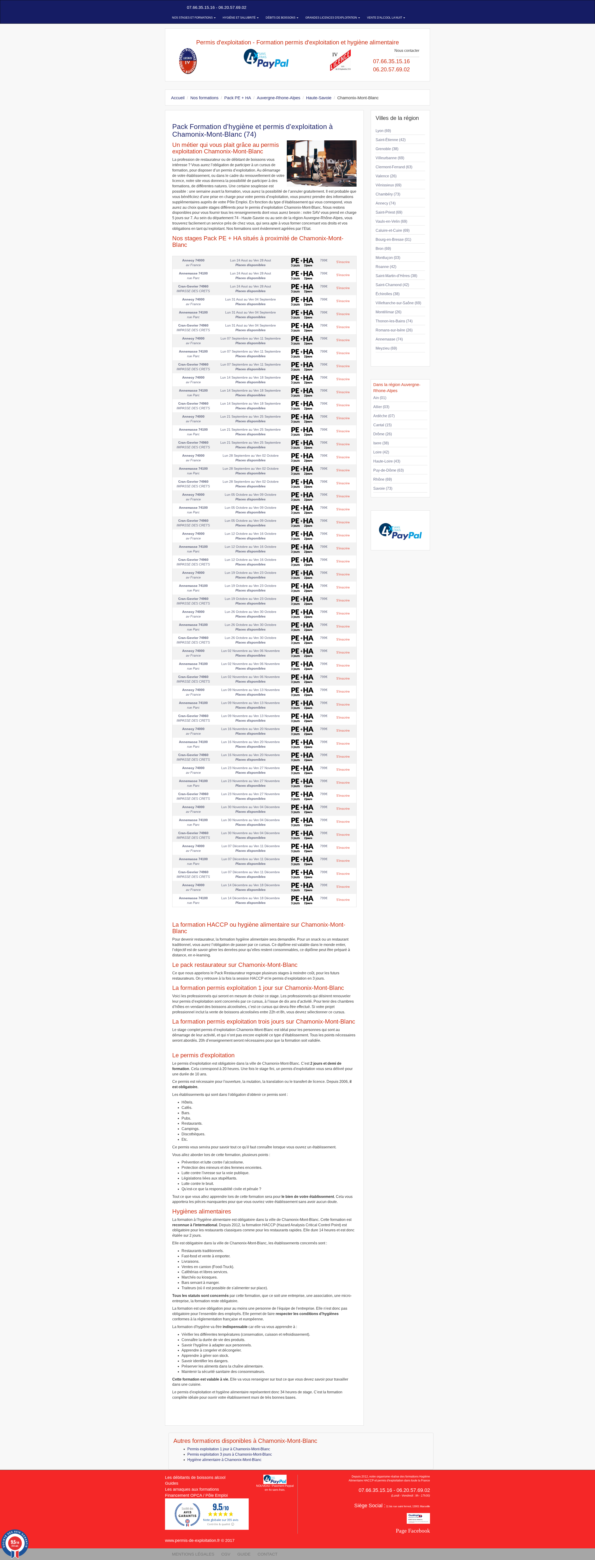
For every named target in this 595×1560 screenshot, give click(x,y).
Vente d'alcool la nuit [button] (385, 17)
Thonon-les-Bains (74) (394, 321)
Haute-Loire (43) (386, 461)
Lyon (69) (383, 131)
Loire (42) (381, 452)
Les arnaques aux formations (192, 1489)
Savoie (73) (382, 488)
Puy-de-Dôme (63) (388, 470)
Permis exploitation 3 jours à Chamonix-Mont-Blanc (229, 1454)
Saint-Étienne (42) (391, 140)
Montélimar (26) (388, 312)
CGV (225, 1554)
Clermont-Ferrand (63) (394, 167)
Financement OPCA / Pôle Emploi (196, 1495)
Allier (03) (381, 407)
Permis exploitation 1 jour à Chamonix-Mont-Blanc (228, 1449)
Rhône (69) (382, 479)
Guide (244, 1554)
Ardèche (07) (384, 416)
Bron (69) (383, 249)
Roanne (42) (386, 267)
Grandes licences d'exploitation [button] (331, 17)
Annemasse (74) (389, 339)
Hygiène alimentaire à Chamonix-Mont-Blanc (224, 1460)
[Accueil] (170, 7)
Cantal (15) (382, 425)
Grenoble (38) (387, 149)
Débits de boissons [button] (281, 17)
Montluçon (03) (388, 258)
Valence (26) (386, 176)
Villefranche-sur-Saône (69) (398, 303)
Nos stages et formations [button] (192, 17)
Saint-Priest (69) (389, 212)
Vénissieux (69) (388, 185)
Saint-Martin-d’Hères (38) (396, 276)
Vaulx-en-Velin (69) (391, 221)
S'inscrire (343, 262)
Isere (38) (381, 443)
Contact (268, 1554)
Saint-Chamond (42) (392, 285)
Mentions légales (193, 1554)
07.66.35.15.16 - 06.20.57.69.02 (216, 7)
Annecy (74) (386, 203)
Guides (171, 1483)
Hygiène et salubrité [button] (239, 17)
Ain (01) (379, 398)
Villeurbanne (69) (390, 158)
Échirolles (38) (388, 294)
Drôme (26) (382, 434)
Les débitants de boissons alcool (195, 1477)
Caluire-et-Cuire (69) (393, 230)
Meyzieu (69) (386, 348)
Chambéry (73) (388, 194)
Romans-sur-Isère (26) (394, 330)
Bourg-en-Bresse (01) (393, 239)
